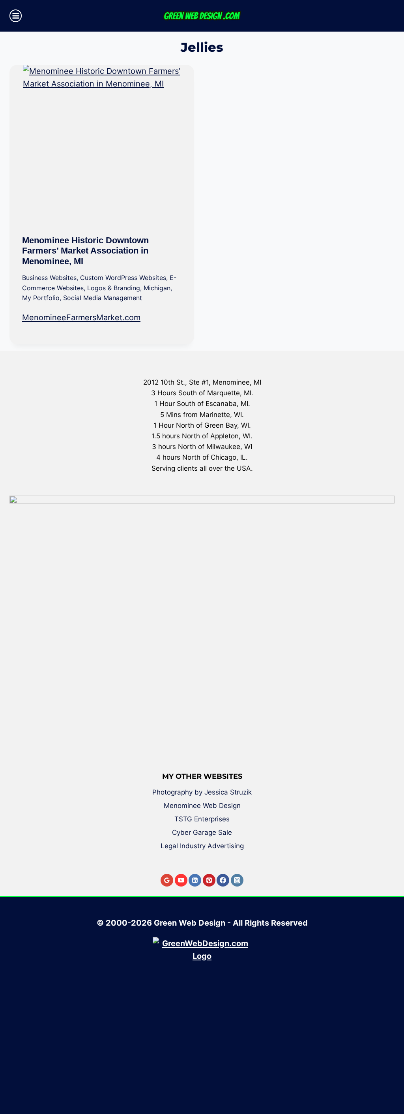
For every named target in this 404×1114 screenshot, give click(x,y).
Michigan (157, 288)
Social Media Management (102, 298)
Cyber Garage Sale (202, 832)
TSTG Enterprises (202, 819)
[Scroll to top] (392, 1079)
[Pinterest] (209, 880)
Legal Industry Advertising (202, 846)
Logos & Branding (113, 288)
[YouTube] (181, 880)
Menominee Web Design (202, 806)
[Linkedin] (195, 880)
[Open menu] (15, 15)
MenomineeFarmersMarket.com (81, 317)
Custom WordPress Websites (123, 278)
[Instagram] (237, 880)
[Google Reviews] (167, 880)
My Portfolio (41, 298)
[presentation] (101, 144)
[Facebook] (223, 880)
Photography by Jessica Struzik (202, 792)
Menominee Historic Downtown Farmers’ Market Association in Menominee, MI (85, 250)
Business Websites (49, 278)
